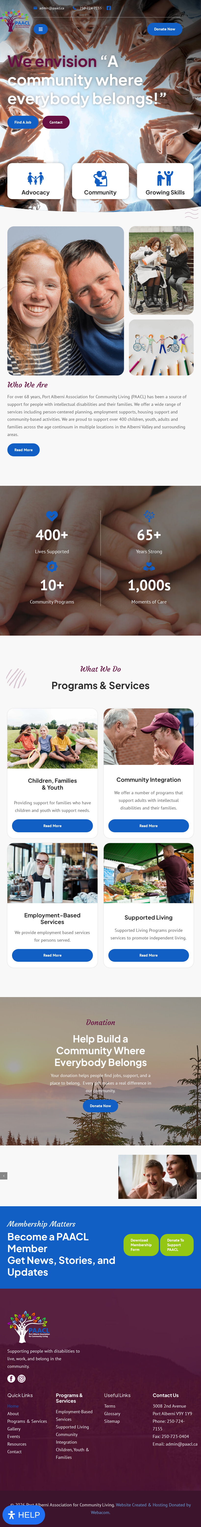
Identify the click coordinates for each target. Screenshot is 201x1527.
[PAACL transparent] (15, 11)
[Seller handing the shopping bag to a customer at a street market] (149, 845)
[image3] (52, 1179)
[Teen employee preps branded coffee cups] (52, 845)
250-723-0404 (175, 1436)
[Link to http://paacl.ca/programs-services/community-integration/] (100, 178)
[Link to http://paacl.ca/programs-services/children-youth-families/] (36, 178)
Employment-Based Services (52, 918)
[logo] (28, 1313)
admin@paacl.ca (182, 1444)
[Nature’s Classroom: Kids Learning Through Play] (52, 710)
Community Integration (148, 779)
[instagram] (21, 1379)
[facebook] (11, 1379)
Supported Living (149, 917)
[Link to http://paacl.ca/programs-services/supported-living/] (165, 178)
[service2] (149, 710)
